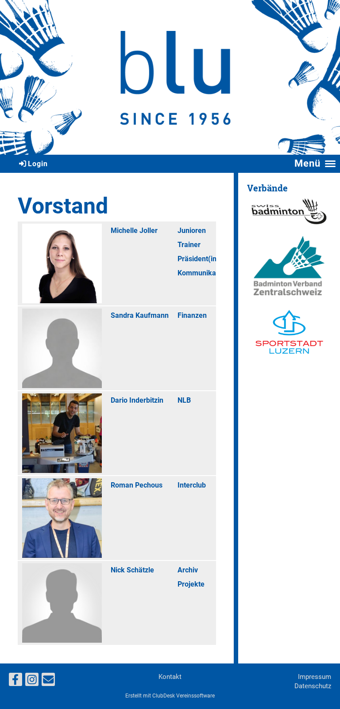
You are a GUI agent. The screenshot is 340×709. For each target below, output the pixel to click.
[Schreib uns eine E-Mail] (48, 681)
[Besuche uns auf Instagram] (32, 681)
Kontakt (170, 677)
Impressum (314, 677)
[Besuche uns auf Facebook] (15, 681)
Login (38, 164)
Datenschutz (312, 686)
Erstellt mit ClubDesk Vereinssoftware (170, 696)
